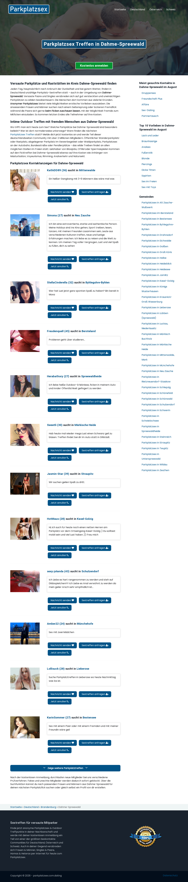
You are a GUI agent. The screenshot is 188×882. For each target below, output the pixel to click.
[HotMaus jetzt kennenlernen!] (25, 529)
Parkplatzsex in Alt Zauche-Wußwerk (157, 205)
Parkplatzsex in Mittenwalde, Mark (158, 357)
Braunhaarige (149, 141)
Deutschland (137, 9)
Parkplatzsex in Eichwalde (156, 240)
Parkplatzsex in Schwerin (156, 410)
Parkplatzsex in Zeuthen (155, 470)
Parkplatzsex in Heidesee (156, 269)
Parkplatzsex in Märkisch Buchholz (156, 336)
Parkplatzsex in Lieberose (156, 307)
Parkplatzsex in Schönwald (157, 398)
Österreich (155, 9)
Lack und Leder (150, 135)
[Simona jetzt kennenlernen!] (25, 225)
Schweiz (171, 9)
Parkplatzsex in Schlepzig (156, 387)
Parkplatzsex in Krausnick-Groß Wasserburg (157, 299)
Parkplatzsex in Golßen (155, 246)
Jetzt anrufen (59, 199)
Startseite (120, 9)
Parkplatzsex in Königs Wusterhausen (154, 289)
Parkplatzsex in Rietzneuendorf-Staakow (156, 379)
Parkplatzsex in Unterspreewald (151, 456)
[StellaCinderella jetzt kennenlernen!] (25, 292)
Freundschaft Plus (152, 98)
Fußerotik (147, 152)
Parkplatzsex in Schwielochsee (150, 418)
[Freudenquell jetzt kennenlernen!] (25, 341)
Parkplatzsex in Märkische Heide (157, 347)
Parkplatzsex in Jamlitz (155, 275)
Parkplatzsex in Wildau (154, 464)
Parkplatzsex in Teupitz (155, 448)
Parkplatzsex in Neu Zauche (157, 371)
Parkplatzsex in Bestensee (157, 218)
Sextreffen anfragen (94, 192)
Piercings (147, 164)
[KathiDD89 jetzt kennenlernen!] (25, 180)
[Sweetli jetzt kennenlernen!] (25, 435)
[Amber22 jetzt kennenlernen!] (25, 633)
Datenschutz (170, 875)
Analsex (146, 147)
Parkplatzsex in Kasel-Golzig (158, 281)
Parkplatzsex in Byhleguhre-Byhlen (158, 227)
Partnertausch (150, 116)
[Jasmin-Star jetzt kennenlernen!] (25, 484)
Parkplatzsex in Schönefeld (157, 393)
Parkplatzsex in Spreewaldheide (151, 429)
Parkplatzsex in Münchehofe (158, 365)
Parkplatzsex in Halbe (154, 258)
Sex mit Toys (149, 187)
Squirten (146, 175)
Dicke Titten (149, 170)
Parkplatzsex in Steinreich (156, 437)
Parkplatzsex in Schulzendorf (158, 404)
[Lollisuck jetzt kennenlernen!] (25, 678)
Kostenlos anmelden (94, 65)
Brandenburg (48, 807)
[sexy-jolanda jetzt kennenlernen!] (25, 581)
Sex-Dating (148, 110)
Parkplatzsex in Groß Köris (157, 252)
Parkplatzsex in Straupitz (156, 442)
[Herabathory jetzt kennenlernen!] (25, 386)
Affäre (145, 104)
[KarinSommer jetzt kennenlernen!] (25, 727)
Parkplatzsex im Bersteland (157, 213)
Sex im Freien (149, 181)
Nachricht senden (61, 192)
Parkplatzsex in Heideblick (157, 263)
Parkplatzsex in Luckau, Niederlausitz (155, 326)
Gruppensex (149, 93)
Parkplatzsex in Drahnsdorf (157, 235)
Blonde (146, 158)
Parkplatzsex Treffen (22, 134)
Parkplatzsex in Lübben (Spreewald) (155, 316)
